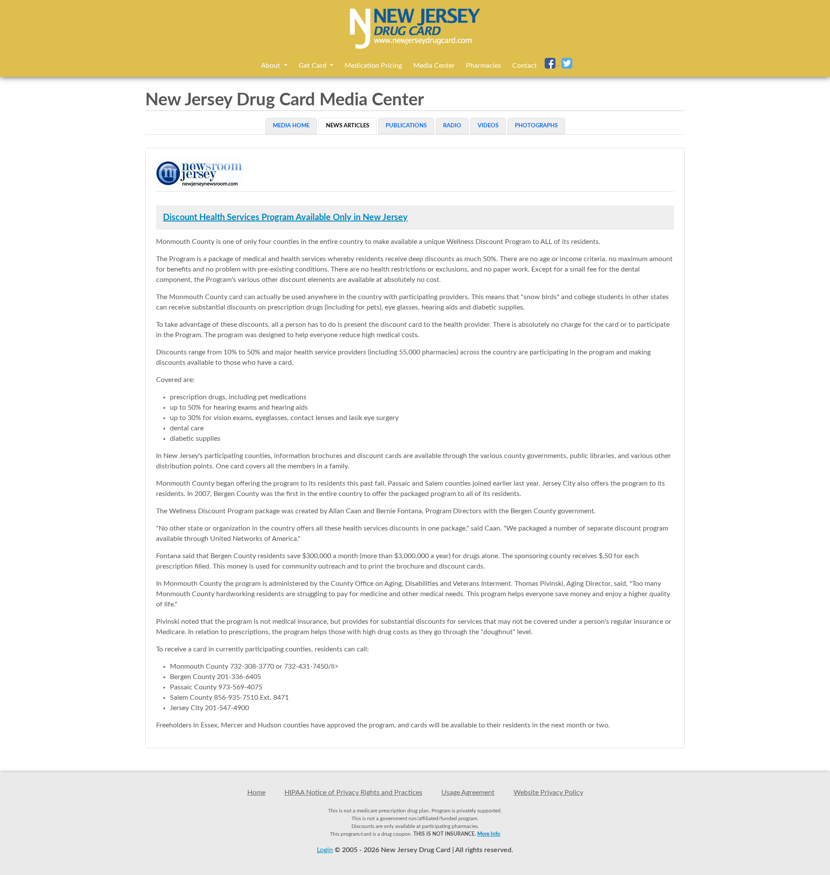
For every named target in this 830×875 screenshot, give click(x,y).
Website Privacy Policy (548, 792)
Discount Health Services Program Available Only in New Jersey (285, 217)
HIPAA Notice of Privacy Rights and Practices (353, 792)
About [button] (271, 65)
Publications (406, 126)
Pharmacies (483, 65)
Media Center (434, 65)
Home (256, 792)
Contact (524, 65)
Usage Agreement (468, 792)
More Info (488, 834)
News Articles (347, 126)
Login (325, 850)
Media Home (291, 126)
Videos (488, 126)
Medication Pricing (373, 65)
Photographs (536, 126)
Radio (452, 126)
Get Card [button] (313, 65)
